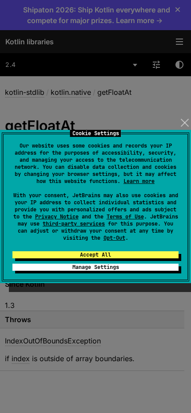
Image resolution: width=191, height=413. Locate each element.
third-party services (74, 223)
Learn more (139, 181)
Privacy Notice (57, 216)
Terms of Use (125, 216)
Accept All (95, 254)
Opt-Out (114, 238)
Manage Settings (95, 267)
